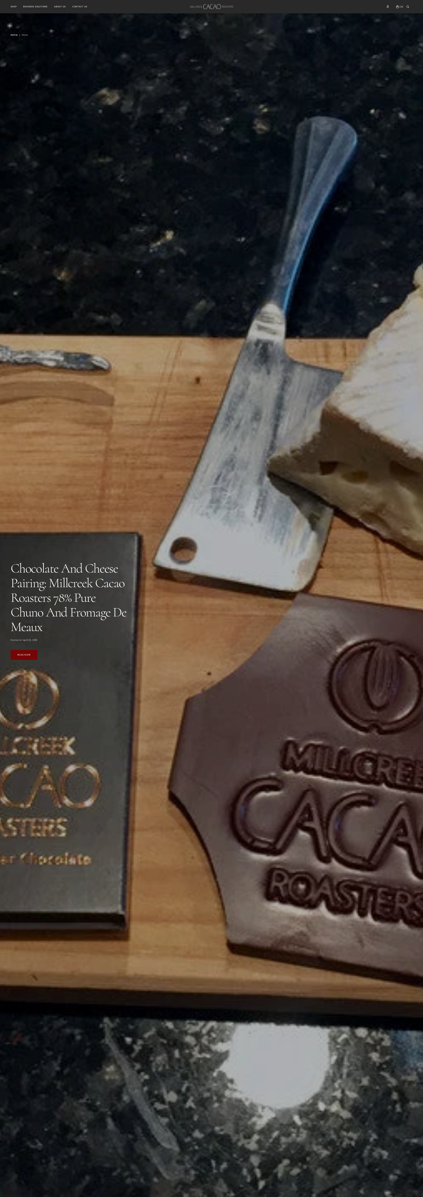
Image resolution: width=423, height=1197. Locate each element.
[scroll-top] (415, 1189)
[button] (387, 6)
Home (14, 35)
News (25, 35)
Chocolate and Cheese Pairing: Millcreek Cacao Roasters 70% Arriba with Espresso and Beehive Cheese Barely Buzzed (67, 597)
